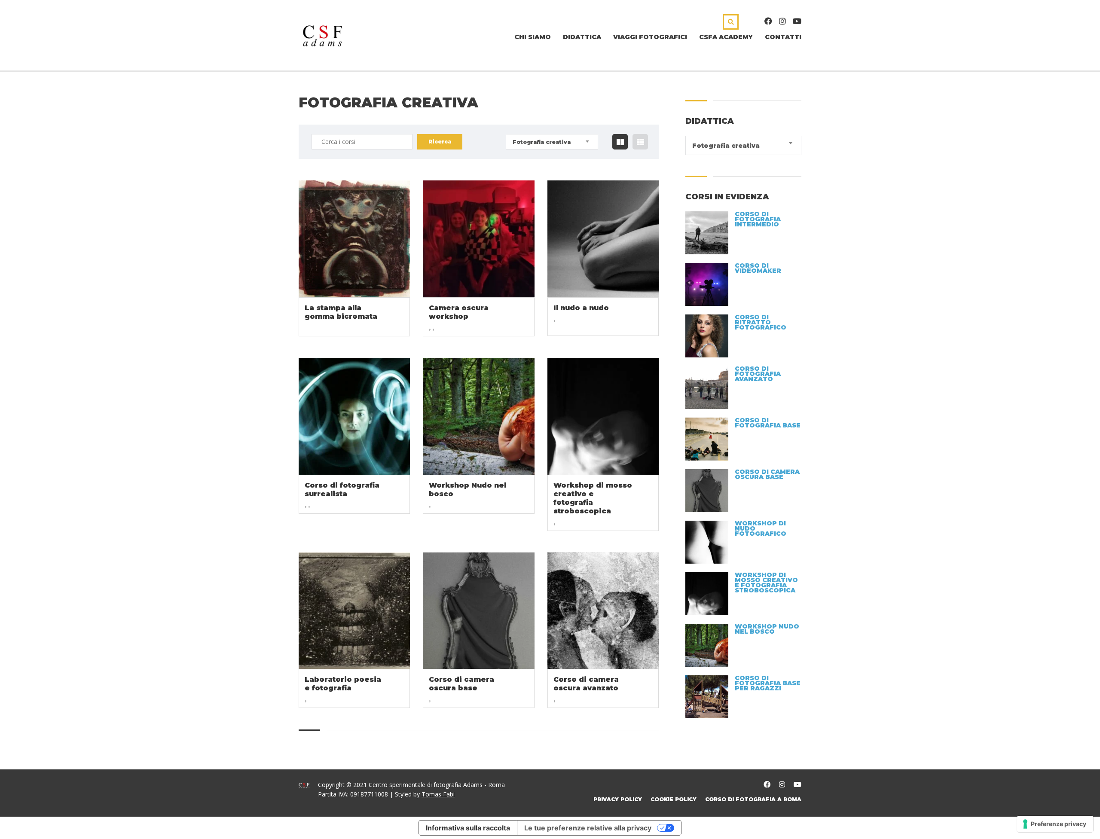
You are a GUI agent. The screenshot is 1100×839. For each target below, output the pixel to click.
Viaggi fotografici (650, 37)
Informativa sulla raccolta (468, 828)
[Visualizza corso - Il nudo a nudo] (603, 238)
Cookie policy (674, 799)
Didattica (582, 37)
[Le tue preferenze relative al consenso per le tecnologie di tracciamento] (1055, 824)
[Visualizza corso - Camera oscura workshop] (478, 238)
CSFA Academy (726, 37)
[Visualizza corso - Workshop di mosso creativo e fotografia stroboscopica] (603, 416)
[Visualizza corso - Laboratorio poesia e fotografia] (354, 610)
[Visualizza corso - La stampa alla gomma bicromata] (354, 238)
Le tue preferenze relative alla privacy (587, 828)
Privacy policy (617, 799)
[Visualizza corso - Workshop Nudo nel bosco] (478, 416)
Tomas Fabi (438, 794)
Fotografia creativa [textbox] (542, 142)
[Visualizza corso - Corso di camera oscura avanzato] (603, 610)
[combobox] (552, 141)
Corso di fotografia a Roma (753, 799)
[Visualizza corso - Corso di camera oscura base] (478, 610)
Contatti (783, 37)
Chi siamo (532, 37)
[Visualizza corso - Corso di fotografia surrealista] (354, 416)
